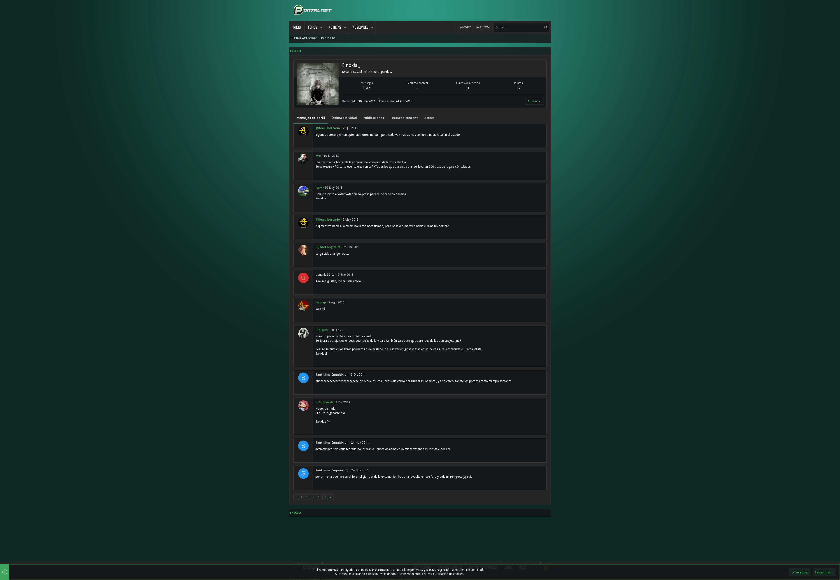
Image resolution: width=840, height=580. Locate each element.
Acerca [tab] (429, 118)
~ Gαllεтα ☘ (324, 402)
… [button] (312, 497)
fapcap (320, 302)
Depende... (384, 71)
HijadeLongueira (328, 247)
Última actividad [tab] (344, 118)
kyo (318, 155)
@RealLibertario (327, 128)
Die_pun (321, 330)
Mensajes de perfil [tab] (311, 118)
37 (518, 88)
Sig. (326, 497)
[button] (321, 27)
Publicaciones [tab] (373, 118)
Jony (318, 187)
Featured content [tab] (404, 118)
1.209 (367, 88)
